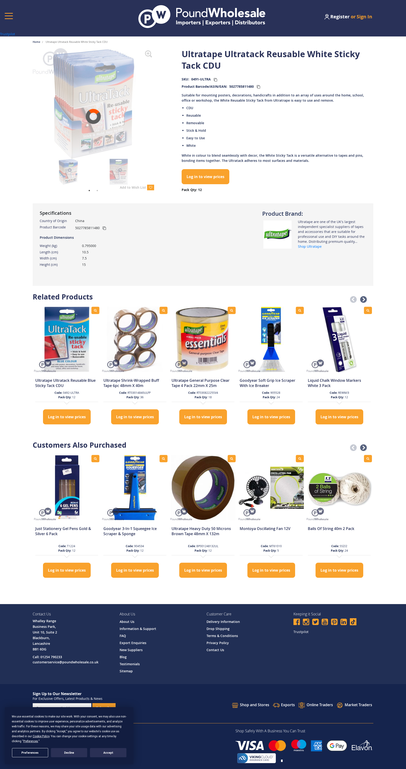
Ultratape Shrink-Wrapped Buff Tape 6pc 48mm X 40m (131, 383)
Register (340, 16)
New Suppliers (131, 650)
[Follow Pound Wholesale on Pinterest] (334, 622)
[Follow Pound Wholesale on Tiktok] (353, 621)
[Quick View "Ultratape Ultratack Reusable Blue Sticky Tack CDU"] (95, 310)
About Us (127, 621)
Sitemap (126, 671)
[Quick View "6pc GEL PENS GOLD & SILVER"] (95, 458)
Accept (108, 752)
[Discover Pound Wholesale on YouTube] (325, 622)
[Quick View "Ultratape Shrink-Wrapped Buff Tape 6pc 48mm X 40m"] (164, 310)
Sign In (364, 16)
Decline (69, 752)
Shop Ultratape (310, 246)
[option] (67, 366)
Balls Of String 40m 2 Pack (331, 528)
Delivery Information (223, 621)
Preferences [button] (30, 741)
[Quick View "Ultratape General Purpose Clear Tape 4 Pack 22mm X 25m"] (232, 310)
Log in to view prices (205, 176)
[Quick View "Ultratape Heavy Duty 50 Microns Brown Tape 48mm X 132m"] (232, 458)
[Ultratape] (277, 234)
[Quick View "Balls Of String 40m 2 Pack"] (368, 458)
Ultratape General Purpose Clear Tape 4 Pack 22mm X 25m (201, 383)
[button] (352, 298)
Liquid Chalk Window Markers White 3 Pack (334, 383)
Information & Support (138, 628)
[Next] (157, 103)
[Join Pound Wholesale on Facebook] (296, 622)
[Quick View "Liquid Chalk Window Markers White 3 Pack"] (368, 310)
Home (37, 42)
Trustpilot (7, 34)
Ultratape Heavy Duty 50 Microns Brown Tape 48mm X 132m (201, 531)
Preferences (30, 752)
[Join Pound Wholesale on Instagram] (306, 622)
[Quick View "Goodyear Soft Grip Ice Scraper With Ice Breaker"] (300, 310)
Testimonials (130, 664)
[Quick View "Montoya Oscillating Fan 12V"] (300, 458)
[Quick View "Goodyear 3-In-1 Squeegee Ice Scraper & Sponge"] (164, 458)
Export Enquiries (133, 643)
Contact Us (215, 650)
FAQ (123, 636)
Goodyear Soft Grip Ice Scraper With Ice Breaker (267, 383)
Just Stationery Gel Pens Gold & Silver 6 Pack (63, 531)
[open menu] (9, 16)
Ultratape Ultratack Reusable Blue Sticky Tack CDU (65, 383)
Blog (123, 657)
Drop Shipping (218, 628)
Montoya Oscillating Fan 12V (265, 528)
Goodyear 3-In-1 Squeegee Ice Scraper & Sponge (130, 531)
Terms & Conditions (222, 636)
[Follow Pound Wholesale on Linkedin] (343, 622)
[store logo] (201, 16)
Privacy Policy (218, 643)
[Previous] (29, 103)
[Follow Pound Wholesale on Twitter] (315, 622)
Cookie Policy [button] (41, 736)
